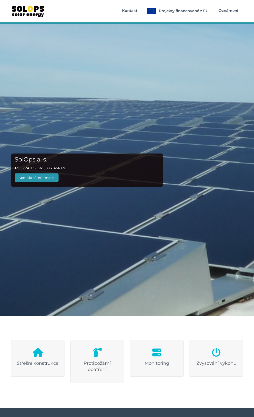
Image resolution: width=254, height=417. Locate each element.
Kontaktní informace (37, 178)
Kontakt (129, 10)
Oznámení (228, 10)
